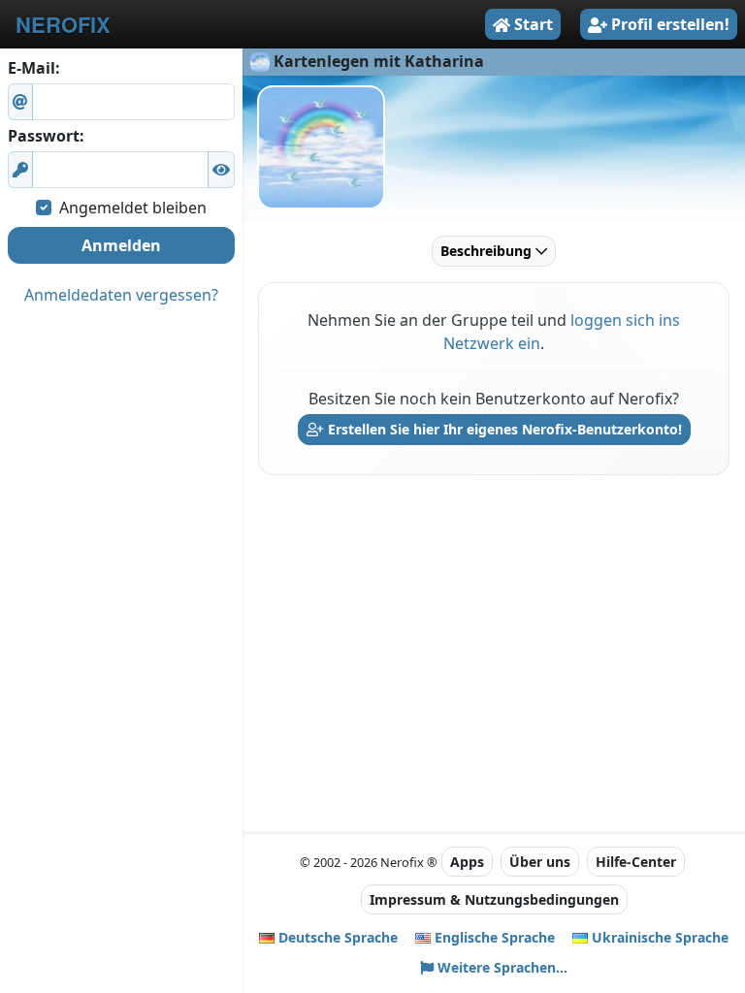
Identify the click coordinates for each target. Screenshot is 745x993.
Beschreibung (487, 250)
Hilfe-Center (636, 861)
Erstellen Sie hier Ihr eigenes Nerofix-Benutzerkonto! (503, 429)
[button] (221, 169)
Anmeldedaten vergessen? (121, 294)
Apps (467, 861)
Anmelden (121, 245)
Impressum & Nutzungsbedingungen (494, 899)
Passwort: (46, 135)
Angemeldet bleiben (133, 207)
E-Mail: (34, 68)
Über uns (539, 861)
